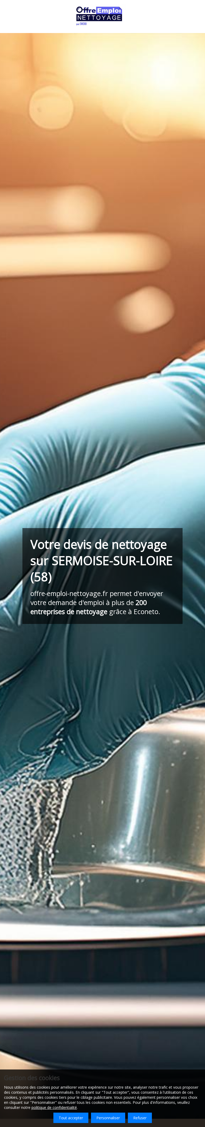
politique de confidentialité (54, 1107)
